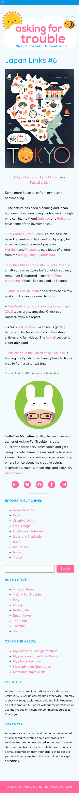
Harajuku (11, 249)
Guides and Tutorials (28, 531)
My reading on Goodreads (32, 666)
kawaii (51, 337)
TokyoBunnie (39, 182)
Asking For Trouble (27, 594)
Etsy (16, 600)
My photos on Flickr (27, 661)
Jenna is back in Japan (23, 291)
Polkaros (63, 218)
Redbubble (21, 610)
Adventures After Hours (25, 234)
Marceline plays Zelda (29, 672)
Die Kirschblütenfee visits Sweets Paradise (39, 265)
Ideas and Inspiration (28, 536)
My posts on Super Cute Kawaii (36, 656)
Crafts (17, 515)
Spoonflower (22, 615)
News (17, 552)
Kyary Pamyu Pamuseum (36, 255)
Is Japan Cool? (28, 327)
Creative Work (23, 520)
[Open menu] (2, 2)
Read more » (14, 473)
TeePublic (20, 621)
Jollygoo (44, 218)
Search (65, 569)
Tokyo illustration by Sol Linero (36, 177)
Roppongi (32, 249)
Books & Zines (23, 510)
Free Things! (22, 526)
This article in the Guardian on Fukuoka (36, 353)
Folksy (17, 605)
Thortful (19, 626)
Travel (17, 557)
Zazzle (17, 631)
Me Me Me (21, 547)
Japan (38, 373)
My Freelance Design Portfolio (35, 651)
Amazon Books (24, 589)
